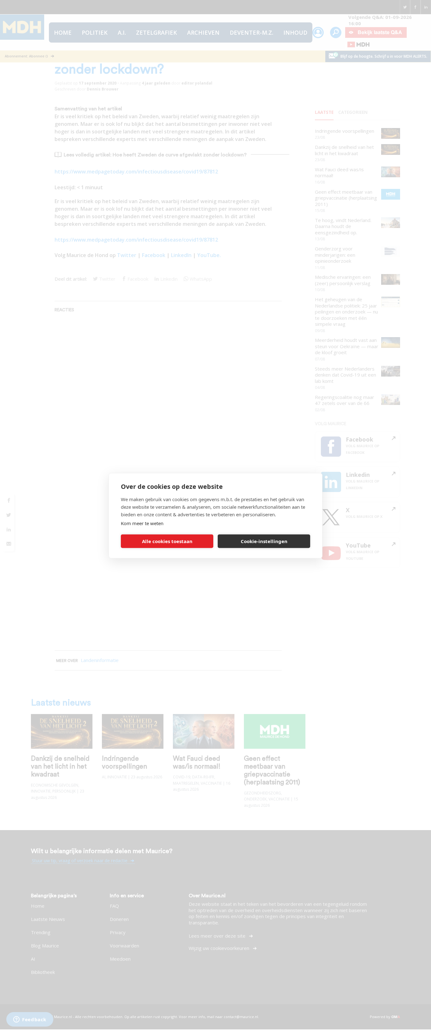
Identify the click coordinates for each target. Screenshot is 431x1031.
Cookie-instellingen (264, 541)
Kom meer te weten (142, 523)
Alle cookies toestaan (167, 541)
